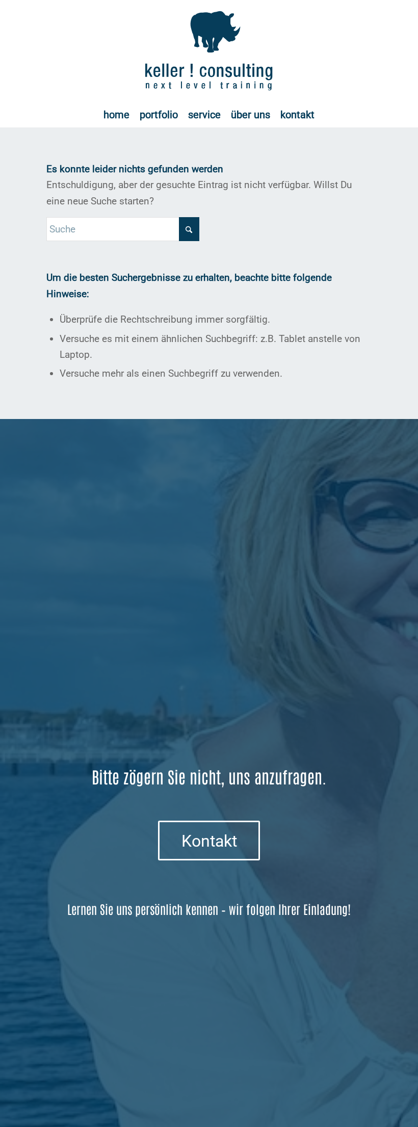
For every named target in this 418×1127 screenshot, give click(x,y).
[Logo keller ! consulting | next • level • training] (209, 51)
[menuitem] (116, 114)
